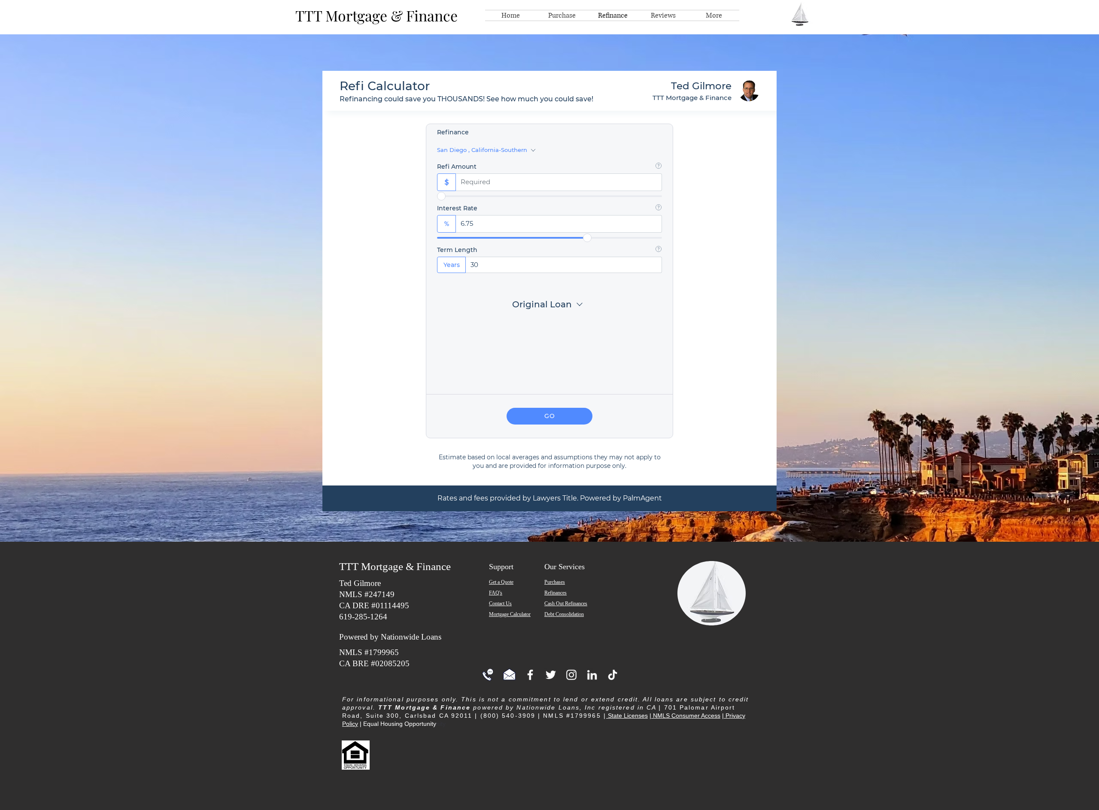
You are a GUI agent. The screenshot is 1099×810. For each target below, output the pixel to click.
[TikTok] (612, 675)
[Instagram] (571, 675)
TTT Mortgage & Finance (376, 15)
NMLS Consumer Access (685, 715)
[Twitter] (551, 675)
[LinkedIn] (592, 675)
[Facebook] (530, 675)
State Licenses (627, 715)
